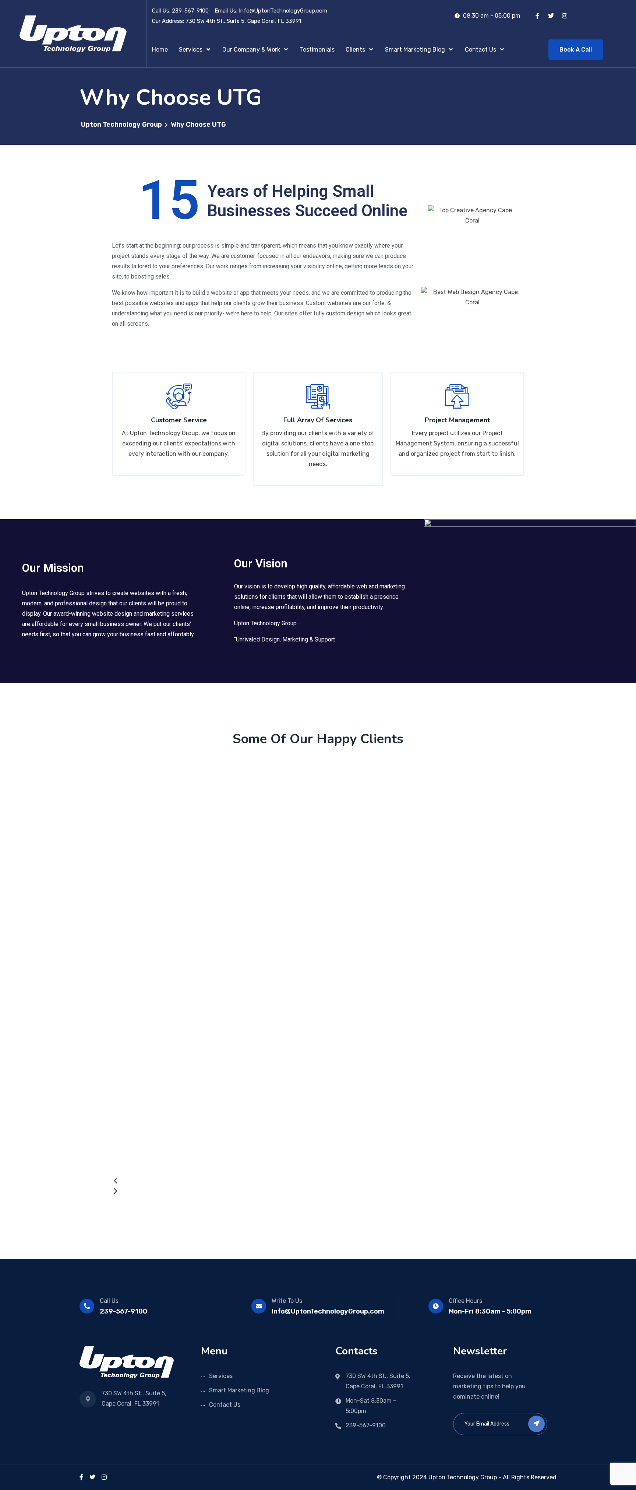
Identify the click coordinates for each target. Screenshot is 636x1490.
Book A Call (575, 49)
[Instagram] (564, 16)
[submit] (536, 1424)
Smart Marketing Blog (239, 1390)
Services (221, 1375)
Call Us (109, 1300)
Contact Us (224, 1404)
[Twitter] (551, 16)
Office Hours (465, 1300)
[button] (308, 1181)
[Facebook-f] (537, 16)
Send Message (294, 316)
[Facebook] (81, 1477)
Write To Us (287, 1300)
